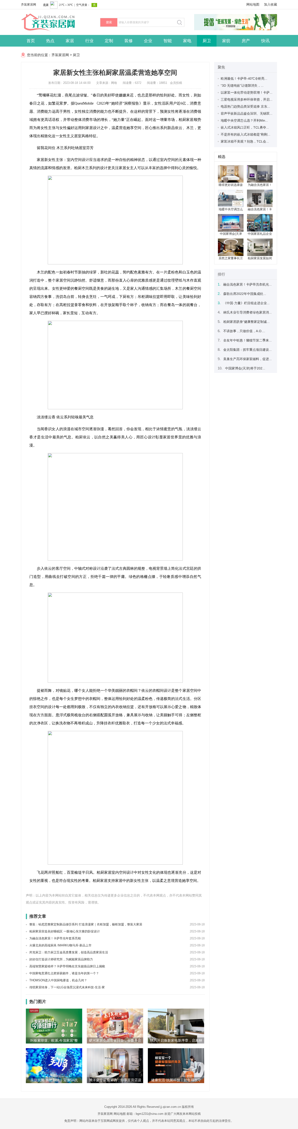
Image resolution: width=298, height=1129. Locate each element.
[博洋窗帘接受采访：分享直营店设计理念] (115, 1065)
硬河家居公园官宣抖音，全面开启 (115, 1040)
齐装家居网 (28, 4)
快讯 (265, 40)
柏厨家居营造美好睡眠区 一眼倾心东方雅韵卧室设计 (64, 931)
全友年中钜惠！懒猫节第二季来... (247, 340)
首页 (31, 40)
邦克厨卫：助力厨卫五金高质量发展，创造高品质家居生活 (68, 952)
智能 (167, 40)
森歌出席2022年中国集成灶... (244, 294)
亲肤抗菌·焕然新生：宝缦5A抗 (54, 1080)
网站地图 (252, 4)
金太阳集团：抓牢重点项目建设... (247, 349)
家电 (187, 40)
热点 (50, 40)
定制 (109, 40)
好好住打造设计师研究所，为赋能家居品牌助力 (61, 959)
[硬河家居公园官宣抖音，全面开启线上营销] (115, 1026)
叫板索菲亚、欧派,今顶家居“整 (54, 1040)
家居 (70, 40)
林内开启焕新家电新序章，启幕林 (176, 1040)
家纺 (226, 40)
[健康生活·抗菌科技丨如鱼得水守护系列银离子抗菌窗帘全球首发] (176, 1065)
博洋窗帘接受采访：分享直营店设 (115, 1080)
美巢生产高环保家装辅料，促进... (247, 359)
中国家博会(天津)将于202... (245, 368)
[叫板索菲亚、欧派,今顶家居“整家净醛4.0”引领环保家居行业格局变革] (54, 1026)
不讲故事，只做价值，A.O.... (244, 331)
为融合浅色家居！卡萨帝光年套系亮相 (55, 938)
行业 (89, 40)
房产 (246, 40)
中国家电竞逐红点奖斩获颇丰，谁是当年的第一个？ (64, 973)
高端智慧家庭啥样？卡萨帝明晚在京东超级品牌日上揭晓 (67, 966)
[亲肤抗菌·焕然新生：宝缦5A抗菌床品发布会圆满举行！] (54, 1065)
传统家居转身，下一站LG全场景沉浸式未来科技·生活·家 (67, 987)
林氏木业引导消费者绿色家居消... (247, 312)
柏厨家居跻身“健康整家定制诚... (246, 322)
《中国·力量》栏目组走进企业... (246, 303)
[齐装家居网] (56, 30)
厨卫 (207, 40)
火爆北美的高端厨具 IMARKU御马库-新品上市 (60, 945)
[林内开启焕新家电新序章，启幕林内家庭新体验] (176, 1026)
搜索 (109, 22)
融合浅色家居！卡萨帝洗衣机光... (247, 284)
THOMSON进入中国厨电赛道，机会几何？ (58, 980)
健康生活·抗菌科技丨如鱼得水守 (176, 1080)
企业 (148, 40)
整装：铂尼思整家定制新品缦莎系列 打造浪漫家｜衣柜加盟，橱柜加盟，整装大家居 (85, 924)
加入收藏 (270, 4)
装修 (128, 40)
